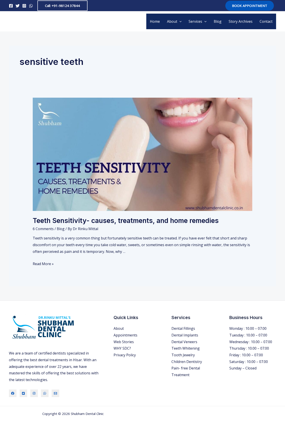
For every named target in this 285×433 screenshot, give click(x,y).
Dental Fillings (183, 328)
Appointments (125, 335)
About (172, 21)
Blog (218, 21)
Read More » (43, 263)
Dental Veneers (184, 341)
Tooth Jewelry (183, 355)
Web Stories (124, 341)
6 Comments (43, 228)
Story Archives (240, 21)
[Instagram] (24, 6)
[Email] (55, 393)
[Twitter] (18, 6)
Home (155, 21)
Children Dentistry (186, 361)
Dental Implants (184, 335)
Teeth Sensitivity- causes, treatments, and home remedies (126, 220)
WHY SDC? (122, 348)
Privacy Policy (125, 355)
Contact (266, 21)
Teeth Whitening (185, 348)
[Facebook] (11, 6)
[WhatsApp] (31, 6)
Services (195, 21)
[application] (179, 21)
